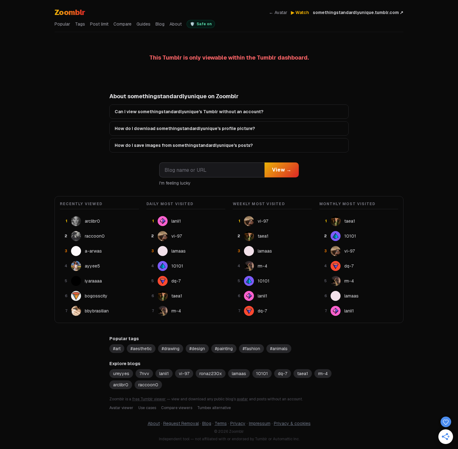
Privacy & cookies (292, 423)
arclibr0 (120, 385)
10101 (262, 373)
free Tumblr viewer (149, 399)
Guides (143, 24)
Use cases (147, 407)
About (175, 24)
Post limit (99, 24)
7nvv (144, 373)
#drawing (170, 348)
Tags (80, 24)
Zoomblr (70, 12)
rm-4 (323, 373)
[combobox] (212, 169)
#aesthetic (141, 348)
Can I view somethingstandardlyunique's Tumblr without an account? (189, 111)
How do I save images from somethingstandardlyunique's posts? (184, 145)
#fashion (251, 348)
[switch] (201, 24)
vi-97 (184, 373)
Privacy (238, 423)
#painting (224, 348)
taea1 (302, 373)
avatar (242, 399)
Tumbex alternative (214, 407)
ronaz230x (210, 373)
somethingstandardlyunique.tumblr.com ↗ (358, 12)
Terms (221, 423)
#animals (279, 348)
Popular (62, 24)
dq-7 (282, 373)
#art (117, 348)
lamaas (239, 373)
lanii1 (164, 373)
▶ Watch (300, 12)
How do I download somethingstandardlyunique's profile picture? (185, 128)
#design (197, 348)
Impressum (259, 423)
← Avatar (278, 12)
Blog (160, 24)
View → (281, 170)
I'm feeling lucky (175, 183)
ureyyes (121, 373)
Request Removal (181, 423)
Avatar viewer (121, 407)
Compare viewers (176, 407)
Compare (122, 24)
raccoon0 (148, 385)
